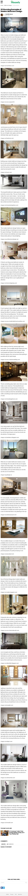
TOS (16, 894)
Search (26, 882)
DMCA (7, 894)
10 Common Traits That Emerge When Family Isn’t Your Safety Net (16, 832)
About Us (20, 894)
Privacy (11, 894)
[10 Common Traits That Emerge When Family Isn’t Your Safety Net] (4, 833)
